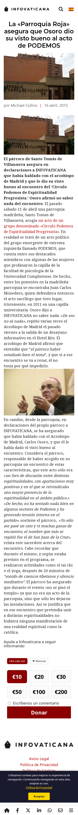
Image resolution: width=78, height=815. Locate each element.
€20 (39, 676)
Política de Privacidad (39, 765)
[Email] (60, 810)
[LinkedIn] (39, 810)
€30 (61, 676)
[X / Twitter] (28, 810)
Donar (39, 712)
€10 (17, 676)
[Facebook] (17, 810)
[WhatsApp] (50, 810)
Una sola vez (17, 661)
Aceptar (39, 796)
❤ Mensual (39, 661)
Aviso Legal (39, 759)
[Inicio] (7, 810)
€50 (17, 692)
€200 (61, 692)
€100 (39, 692)
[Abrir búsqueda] (60, 9)
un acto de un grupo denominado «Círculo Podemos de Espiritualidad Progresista (38, 226)
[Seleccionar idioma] (71, 9)
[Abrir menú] (71, 810)
